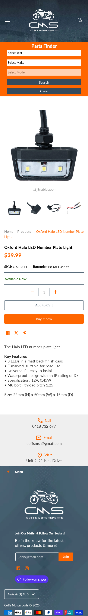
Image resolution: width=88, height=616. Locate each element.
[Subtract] (32, 292)
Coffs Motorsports (16, 605)
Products (24, 231)
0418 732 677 (44, 426)
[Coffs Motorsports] (43, 20)
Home (8, 231)
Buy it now (44, 319)
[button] (80, 20)
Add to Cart (44, 305)
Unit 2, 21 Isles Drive (44, 460)
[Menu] (7, 20)
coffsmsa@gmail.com (44, 443)
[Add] (55, 292)
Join (66, 556)
